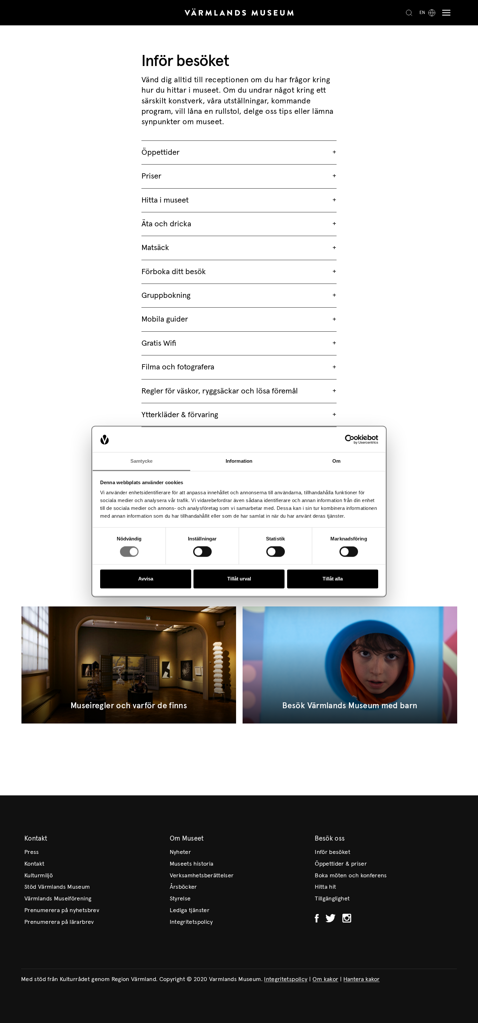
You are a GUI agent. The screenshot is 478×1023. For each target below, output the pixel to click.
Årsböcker (183, 887)
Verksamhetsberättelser (202, 876)
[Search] (409, 13)
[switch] (202, 552)
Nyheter (180, 852)
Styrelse (180, 899)
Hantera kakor (361, 979)
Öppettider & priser (341, 864)
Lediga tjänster (189, 910)
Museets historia (192, 864)
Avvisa (145, 578)
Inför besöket (332, 852)
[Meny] (444, 13)
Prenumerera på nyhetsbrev (61, 910)
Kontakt (34, 864)
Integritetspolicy (191, 922)
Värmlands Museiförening (57, 899)
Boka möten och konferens (351, 876)
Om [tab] (336, 461)
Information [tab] (239, 461)
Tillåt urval (239, 578)
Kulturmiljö (38, 876)
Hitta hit (325, 887)
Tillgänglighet (332, 899)
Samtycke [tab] (141, 461)
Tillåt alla (333, 578)
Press (31, 852)
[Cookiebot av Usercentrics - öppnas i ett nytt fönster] (349, 440)
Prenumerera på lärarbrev (59, 922)
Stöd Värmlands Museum (57, 887)
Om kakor (325, 979)
